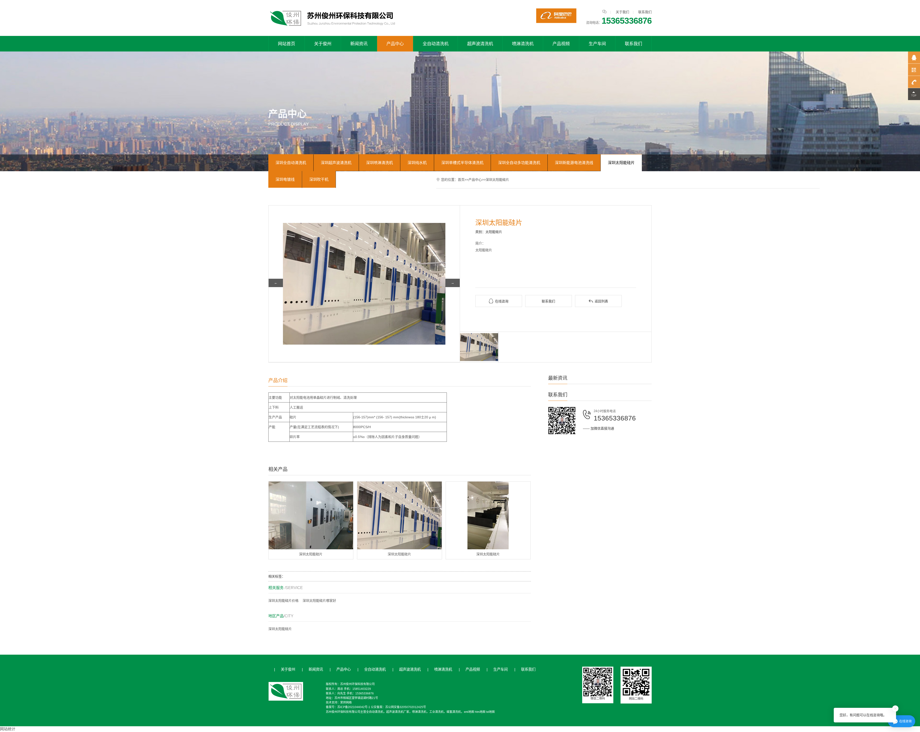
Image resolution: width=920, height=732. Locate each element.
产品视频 (561, 43)
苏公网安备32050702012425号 (405, 707)
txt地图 (490, 712)
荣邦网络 (346, 702)
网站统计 (7, 729)
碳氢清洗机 (454, 712)
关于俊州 (322, 43)
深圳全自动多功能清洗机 (519, 163)
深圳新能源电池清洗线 (574, 163)
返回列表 (598, 301)
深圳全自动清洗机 (291, 163)
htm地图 (480, 712)
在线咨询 (498, 301)
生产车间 (597, 43)
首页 (461, 180)
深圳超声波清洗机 (336, 163)
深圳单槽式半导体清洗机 (462, 163)
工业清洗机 (436, 712)
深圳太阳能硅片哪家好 (319, 600)
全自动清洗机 (435, 43)
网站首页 (286, 43)
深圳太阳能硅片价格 (283, 600)
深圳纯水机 (417, 163)
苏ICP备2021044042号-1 (353, 707)
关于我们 (622, 12)
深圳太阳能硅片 (621, 163)
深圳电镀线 (285, 179)
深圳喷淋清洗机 (379, 163)
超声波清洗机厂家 (397, 712)
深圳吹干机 (318, 179)
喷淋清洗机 (523, 43)
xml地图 (469, 712)
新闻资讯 (359, 43)
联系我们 (645, 12)
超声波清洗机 (480, 43)
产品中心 (395, 43)
